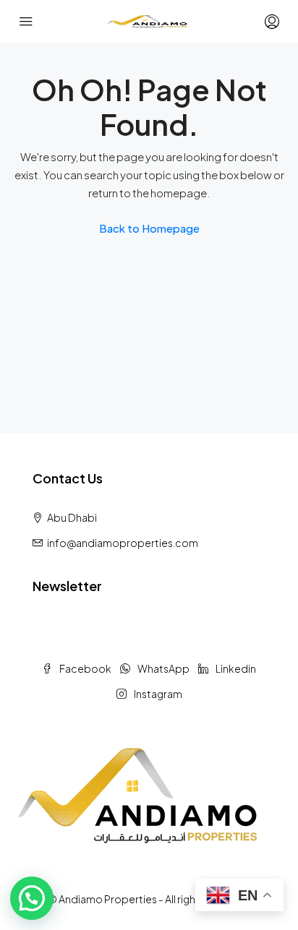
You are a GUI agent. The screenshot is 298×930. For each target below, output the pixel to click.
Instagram (157, 693)
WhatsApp (163, 668)
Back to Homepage (149, 228)
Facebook (84, 668)
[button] (32, 898)
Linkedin (235, 668)
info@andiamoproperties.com (122, 542)
